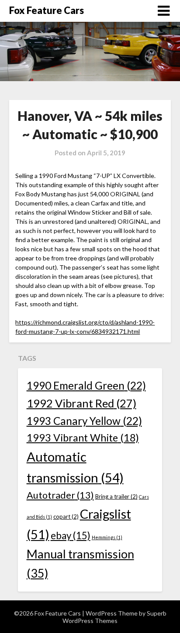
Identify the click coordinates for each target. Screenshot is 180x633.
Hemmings (107, 537)
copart (66, 516)
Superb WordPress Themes (114, 616)
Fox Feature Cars (46, 10)
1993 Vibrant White (83, 437)
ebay (70, 535)
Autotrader (60, 495)
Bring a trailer (116, 496)
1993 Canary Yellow (84, 420)
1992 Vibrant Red (81, 403)
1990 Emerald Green (86, 385)
